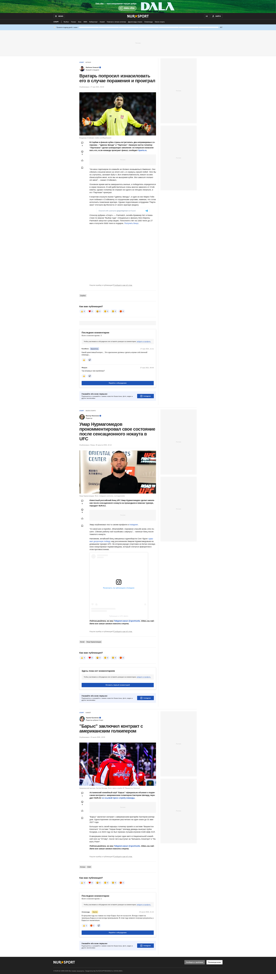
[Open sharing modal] (82, 160)
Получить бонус (131, 223)
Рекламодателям (214, 962)
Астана (82, 867)
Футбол (66, 22)
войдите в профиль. (144, 341)
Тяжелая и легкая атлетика (116, 22)
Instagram (147, 396)
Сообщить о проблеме (194, 962)
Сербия (83, 295)
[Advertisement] (138, 43)
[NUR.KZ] (138, 16)
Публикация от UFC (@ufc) (118, 616)
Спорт (56, 22)
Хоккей (102, 22)
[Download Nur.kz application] (138, 6)
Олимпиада (148, 22)
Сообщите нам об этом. (123, 285)
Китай (82, 642)
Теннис (73, 22)
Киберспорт (93, 22)
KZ (207, 16)
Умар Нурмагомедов (93, 642)
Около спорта (160, 22)
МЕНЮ (60, 16)
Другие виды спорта (135, 22)
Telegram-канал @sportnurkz (127, 621)
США (89, 867)
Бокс (79, 22)
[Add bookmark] (82, 168)
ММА (85, 22)
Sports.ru (142, 150)
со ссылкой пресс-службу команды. (118, 798)
